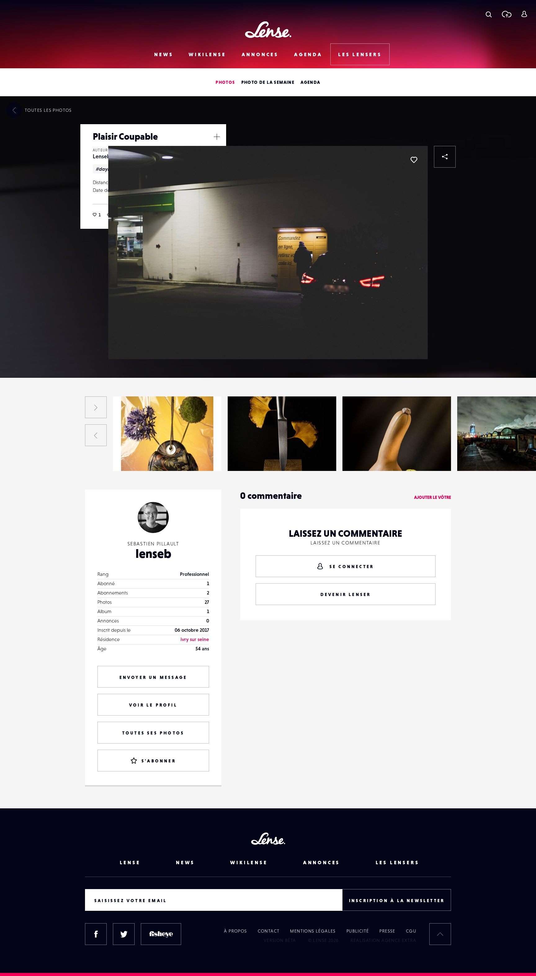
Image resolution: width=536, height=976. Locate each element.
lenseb (153, 553)
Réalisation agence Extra (383, 940)
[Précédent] (96, 435)
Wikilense (207, 54)
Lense (130, 862)
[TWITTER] (124, 934)
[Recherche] (489, 14)
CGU (411, 931)
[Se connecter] (524, 14)
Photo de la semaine (268, 82)
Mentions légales (313, 931)
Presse (387, 931)
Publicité (357, 931)
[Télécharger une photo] (506, 14)
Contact (269, 931)
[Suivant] (96, 407)
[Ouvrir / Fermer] (217, 136)
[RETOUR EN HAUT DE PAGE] (440, 934)
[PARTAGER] (445, 157)
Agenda (308, 54)
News (163, 54)
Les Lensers (360, 54)
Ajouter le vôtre (432, 497)
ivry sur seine (195, 639)
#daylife (105, 169)
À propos (235, 931)
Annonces (260, 54)
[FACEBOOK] (96, 934)
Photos (225, 82)
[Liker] (414, 160)
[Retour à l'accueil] (268, 29)
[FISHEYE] (161, 934)
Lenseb (101, 156)
